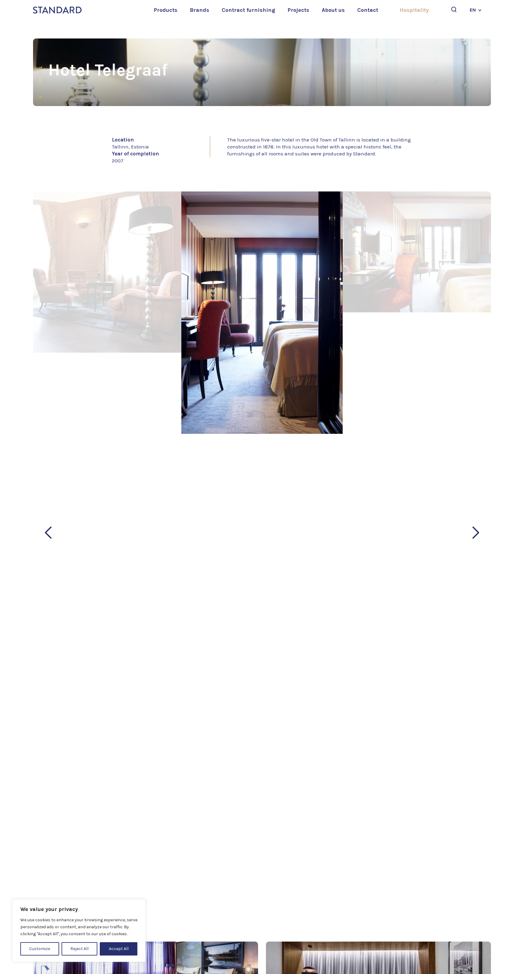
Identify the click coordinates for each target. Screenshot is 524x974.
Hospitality (414, 10)
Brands (199, 10)
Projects (298, 10)
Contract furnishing (248, 10)
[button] (48, 532)
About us (333, 10)
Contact (367, 10)
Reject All (79, 948)
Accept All (119, 948)
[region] (79, 930)
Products (165, 10)
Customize (39, 948)
